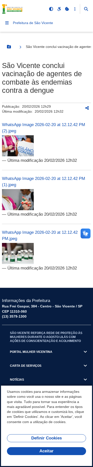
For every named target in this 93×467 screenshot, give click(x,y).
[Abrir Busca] (86, 9)
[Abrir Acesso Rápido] (75, 9)
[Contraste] (51, 9)
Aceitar (46, 451)
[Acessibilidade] (59, 9)
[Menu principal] (7, 23)
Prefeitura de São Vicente (33, 23)
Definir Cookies (46, 438)
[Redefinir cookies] (67, 9)
